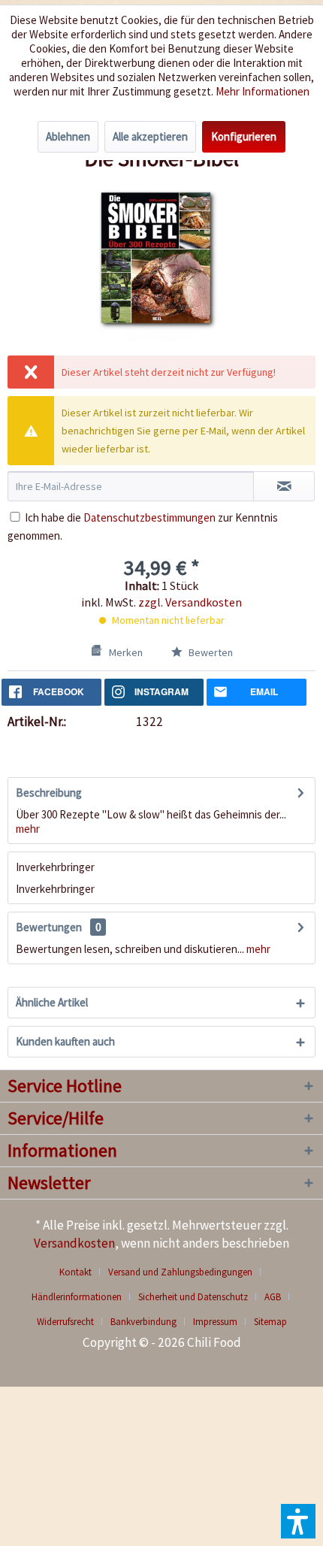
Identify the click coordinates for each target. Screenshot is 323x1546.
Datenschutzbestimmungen (149, 517)
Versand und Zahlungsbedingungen (180, 1272)
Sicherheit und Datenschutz (193, 1296)
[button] (298, 1521)
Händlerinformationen (77, 1296)
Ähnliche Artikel (52, 1002)
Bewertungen (49, 927)
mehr (28, 828)
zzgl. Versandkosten (190, 602)
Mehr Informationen (262, 91)
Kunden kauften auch (65, 1041)
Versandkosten (74, 1243)
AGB (272, 1296)
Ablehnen (68, 136)
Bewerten (209, 652)
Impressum (215, 1321)
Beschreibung (49, 792)
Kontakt (75, 1272)
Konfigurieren (243, 136)
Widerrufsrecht (65, 1321)
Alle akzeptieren (150, 136)
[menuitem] (81, 1272)
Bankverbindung (143, 1321)
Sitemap (270, 1321)
